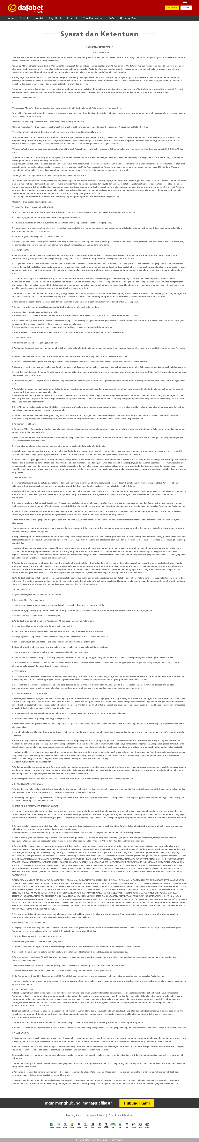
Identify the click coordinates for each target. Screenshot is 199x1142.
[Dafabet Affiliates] (26, 8)
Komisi (39, 18)
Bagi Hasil (55, 18)
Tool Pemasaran (93, 18)
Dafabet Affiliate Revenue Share (29, 600)
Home (10, 18)
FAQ (111, 18)
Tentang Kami (73, 1115)
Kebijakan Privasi (95, 1115)
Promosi (72, 18)
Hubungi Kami (128, 18)
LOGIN (186, 8)
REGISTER (172, 8)
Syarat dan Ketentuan (121, 1115)
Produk (24, 18)
